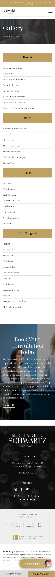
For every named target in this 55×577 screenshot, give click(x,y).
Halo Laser (8, 284)
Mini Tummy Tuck (11, 145)
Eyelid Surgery (9, 195)
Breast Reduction (11, 85)
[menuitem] (16, 489)
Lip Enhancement (11, 272)
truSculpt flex (9, 249)
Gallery (15, 36)
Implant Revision (11, 91)
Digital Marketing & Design (30, 537)
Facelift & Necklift (11, 200)
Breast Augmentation (13, 68)
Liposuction (8, 140)
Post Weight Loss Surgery (14, 157)
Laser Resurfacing (11, 289)
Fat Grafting (9, 212)
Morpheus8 (8, 255)
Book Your (27, 345)
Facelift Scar (9, 206)
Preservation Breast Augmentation (19, 108)
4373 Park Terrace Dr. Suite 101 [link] (27, 464)
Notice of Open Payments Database (28, 526)
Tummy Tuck (9, 163)
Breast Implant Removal (14, 102)
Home (5, 36)
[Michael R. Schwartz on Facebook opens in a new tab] (21, 489)
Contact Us (9, 404)
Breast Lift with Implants (14, 79)
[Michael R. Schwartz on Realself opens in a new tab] (33, 489)
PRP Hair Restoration (13, 307)
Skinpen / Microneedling (14, 301)
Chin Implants (9, 189)
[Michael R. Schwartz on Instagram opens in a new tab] (16, 489)
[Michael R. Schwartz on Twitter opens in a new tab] (27, 489)
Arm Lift (7, 134)
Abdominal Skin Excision (14, 128)
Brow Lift (7, 183)
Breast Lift (8, 73)
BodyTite (7, 295)
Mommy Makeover (11, 151)
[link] (27, 472)
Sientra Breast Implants (14, 96)
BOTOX (7, 244)
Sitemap (43, 524)
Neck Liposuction (11, 217)
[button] (50, 11)
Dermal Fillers (9, 267)
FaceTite (7, 278)
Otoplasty (7, 223)
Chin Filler (8, 261)
